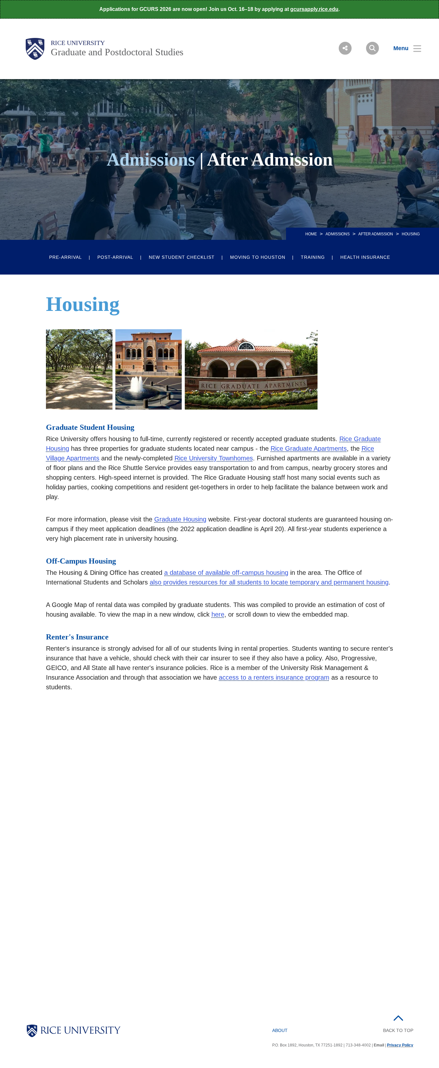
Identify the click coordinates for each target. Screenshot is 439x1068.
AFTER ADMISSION (375, 234)
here (217, 614)
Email (379, 1045)
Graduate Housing (180, 519)
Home (311, 234)
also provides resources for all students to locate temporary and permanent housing (269, 582)
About (280, 1030)
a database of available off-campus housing (226, 572)
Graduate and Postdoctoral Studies (117, 52)
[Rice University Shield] (35, 49)
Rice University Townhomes (214, 458)
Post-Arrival (115, 257)
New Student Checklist (182, 257)
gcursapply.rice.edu (314, 9)
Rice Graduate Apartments (309, 448)
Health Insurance (365, 257)
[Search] (372, 48)
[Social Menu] (345, 48)
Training (313, 257)
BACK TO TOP (398, 1030)
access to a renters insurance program (274, 677)
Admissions (338, 234)
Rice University (78, 43)
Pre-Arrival (65, 257)
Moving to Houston (257, 257)
